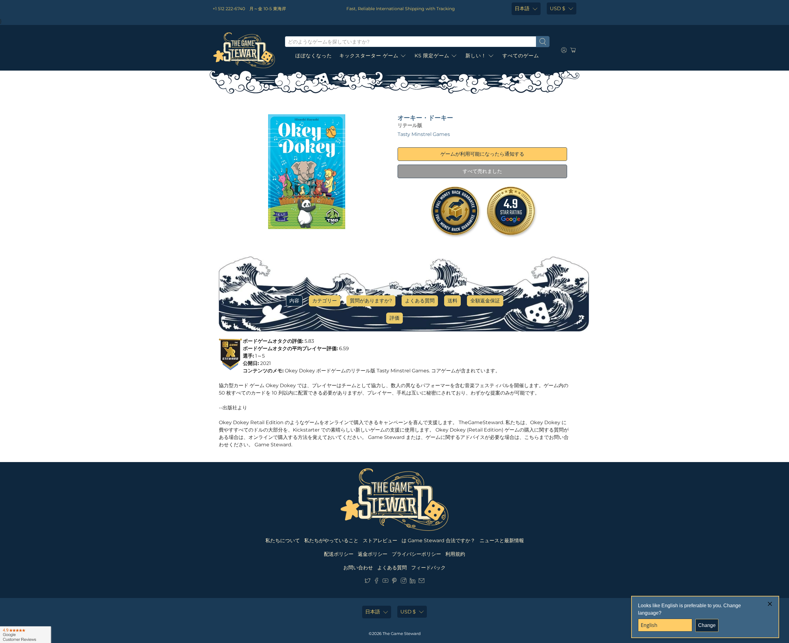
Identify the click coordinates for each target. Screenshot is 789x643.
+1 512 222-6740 (229, 8)
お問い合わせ (358, 568)
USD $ (557, 8)
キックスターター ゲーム (369, 56)
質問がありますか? (371, 301)
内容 (294, 301)
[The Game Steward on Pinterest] (394, 582)
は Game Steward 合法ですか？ (438, 540)
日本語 (522, 8)
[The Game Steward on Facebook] (376, 582)
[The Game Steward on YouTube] (385, 582)
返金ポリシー (372, 554)
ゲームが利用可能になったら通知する (482, 154)
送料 (452, 301)
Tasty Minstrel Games (424, 134)
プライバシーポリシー (416, 554)
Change (707, 625)
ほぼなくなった (313, 56)
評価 (394, 318)
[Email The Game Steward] (421, 582)
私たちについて (282, 540)
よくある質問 (420, 301)
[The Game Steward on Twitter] (367, 582)
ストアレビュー (380, 540)
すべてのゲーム (520, 56)
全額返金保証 (485, 301)
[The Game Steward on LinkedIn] (412, 582)
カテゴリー (324, 301)
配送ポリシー (339, 554)
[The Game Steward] (244, 50)
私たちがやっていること (331, 540)
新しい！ (475, 56)
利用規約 (455, 554)
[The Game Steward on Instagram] (404, 582)
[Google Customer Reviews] (25, 634)
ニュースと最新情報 (502, 540)
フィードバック (428, 568)
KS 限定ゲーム (432, 56)
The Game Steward (401, 633)
